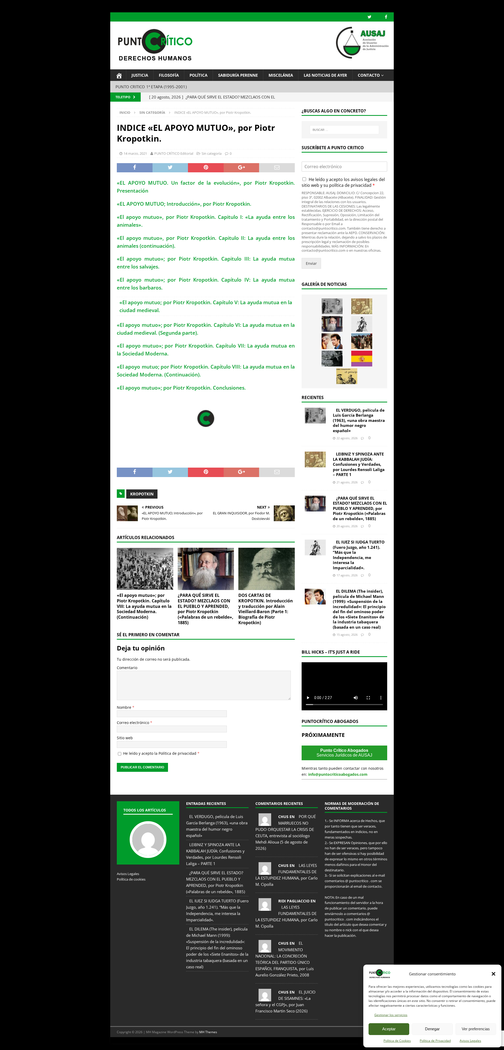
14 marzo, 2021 (135, 153)
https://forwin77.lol (122, 1043)
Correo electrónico (133, 722)
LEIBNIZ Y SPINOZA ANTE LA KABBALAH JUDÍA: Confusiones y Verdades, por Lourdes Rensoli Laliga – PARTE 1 (359, 464)
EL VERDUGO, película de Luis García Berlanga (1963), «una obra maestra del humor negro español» (359, 420)
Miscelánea (281, 75)
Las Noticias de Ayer (325, 75)
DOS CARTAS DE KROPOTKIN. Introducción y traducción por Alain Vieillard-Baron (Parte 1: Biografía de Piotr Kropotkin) (265, 608)
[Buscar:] (344, 129)
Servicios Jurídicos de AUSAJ (344, 752)
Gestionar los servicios (390, 1015)
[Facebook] (386, 17)
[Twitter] (369, 17)
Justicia (140, 75)
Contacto (369, 75)
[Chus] (264, 822)
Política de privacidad (178, 753)
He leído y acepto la (161, 753)
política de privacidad (350, 185)
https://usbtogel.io (147, 1043)
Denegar (432, 1029)
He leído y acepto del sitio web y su (343, 182)
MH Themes (208, 1032)
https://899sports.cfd (173, 1043)
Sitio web (125, 737)
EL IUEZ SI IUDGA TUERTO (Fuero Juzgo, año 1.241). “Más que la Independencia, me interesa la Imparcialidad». (359, 554)
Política (198, 75)
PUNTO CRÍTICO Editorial (173, 153)
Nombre (124, 707)
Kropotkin (142, 493)
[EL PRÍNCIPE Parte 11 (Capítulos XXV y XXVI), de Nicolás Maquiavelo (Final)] (347, 376)
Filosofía (169, 75)
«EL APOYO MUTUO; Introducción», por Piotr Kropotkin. (184, 203)
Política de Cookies (397, 1040)
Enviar (311, 263)
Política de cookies (131, 879)
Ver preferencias (476, 1029)
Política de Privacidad (435, 1040)
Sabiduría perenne (238, 75)
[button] (493, 973)
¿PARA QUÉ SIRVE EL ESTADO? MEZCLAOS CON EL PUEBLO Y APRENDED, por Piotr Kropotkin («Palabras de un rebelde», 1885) (205, 608)
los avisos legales (361, 179)
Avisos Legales (470, 1040)
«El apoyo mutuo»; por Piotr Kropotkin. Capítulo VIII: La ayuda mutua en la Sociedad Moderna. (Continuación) (144, 606)
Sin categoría (212, 153)
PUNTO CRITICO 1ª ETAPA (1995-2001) (151, 86)
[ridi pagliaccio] (264, 907)
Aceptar (389, 1029)
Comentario (127, 667)
